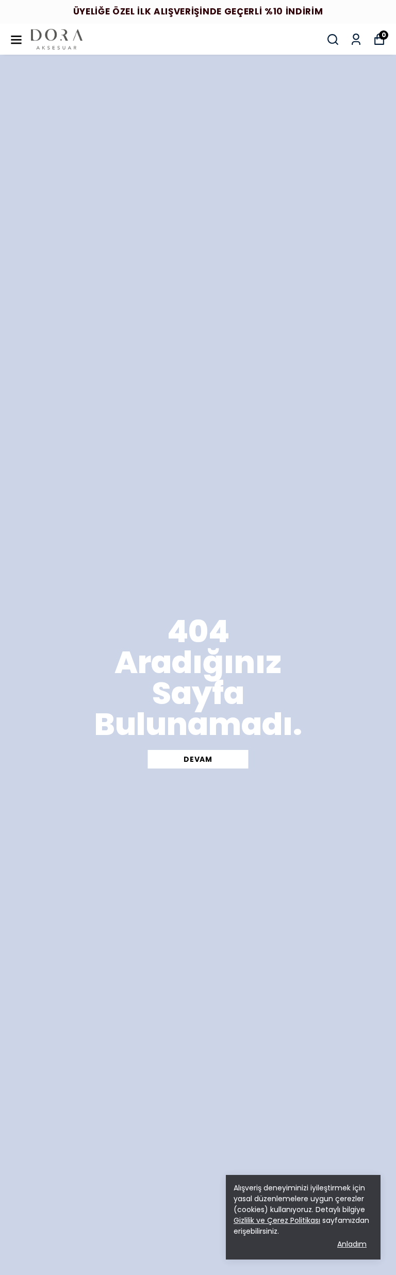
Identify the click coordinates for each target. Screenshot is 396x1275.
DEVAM (198, 759)
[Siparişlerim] (356, 39)
